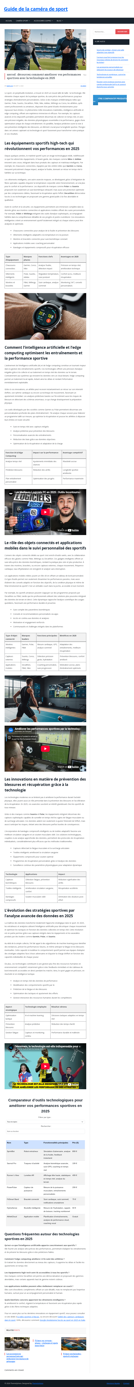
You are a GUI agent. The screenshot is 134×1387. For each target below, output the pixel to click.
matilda (10, 86)
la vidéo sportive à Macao (28, 1316)
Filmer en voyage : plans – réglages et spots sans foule (46, 1343)
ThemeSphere (37, 1383)
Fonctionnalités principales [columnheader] (56, 1143)
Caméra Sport (22, 21)
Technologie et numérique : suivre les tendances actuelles (111, 75)
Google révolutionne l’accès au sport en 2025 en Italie (62, 1320)
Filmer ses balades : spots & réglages (72, 1355)
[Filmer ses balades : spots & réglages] (73, 1343)
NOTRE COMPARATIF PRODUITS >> (110, 100)
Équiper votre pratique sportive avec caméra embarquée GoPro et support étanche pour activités (111, 84)
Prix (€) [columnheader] (75, 1143)
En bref (83, 86)
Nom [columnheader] (9, 1143)
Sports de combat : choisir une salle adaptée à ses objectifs (110, 51)
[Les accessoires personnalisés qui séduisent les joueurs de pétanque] (17, 1343)
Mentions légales (113, 1383)
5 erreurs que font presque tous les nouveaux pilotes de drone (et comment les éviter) (112, 60)
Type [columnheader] (26, 1143)
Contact (126, 1383)
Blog (59, 21)
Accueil (9, 21)
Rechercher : (46, 1126)
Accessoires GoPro (42, 21)
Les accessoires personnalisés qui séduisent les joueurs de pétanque (17, 1358)
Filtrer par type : (45, 1117)
